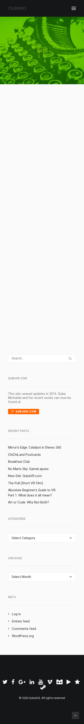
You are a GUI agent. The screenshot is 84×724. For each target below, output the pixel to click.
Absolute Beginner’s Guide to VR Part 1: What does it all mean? (32, 492)
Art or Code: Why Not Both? (28, 502)
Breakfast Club (19, 462)
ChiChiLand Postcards (24, 455)
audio (20, 276)
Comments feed (24, 629)
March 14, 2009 (29, 148)
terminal (56, 282)
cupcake (22, 166)
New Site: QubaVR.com (25, 476)
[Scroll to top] (75, 715)
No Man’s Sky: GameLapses (28, 469)
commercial (24, 287)
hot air (38, 166)
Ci (49, 154)
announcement (40, 270)
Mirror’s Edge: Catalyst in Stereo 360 (34, 447)
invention (50, 166)
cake (32, 160)
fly (30, 166)
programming (51, 287)
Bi (21, 154)
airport (24, 270)
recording (43, 282)
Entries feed (21, 621)
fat (39, 160)
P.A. (32, 282)
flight (27, 154)
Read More (29, 182)
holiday (42, 154)
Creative (21, 160)
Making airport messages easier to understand (38, 241)
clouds (57, 160)
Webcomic (52, 148)
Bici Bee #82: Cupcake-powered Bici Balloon (36, 126)
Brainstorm (56, 264)
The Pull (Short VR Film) (25, 483)
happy (56, 154)
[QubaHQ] (17, 8)
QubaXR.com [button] (25, 411)
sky (34, 154)
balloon (47, 160)
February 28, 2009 (31, 264)
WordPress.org (23, 636)
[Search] (42, 358)
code (28, 276)
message (22, 282)
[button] (73, 8)
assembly (58, 270)
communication (44, 276)
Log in (16, 614)
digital (37, 287)
